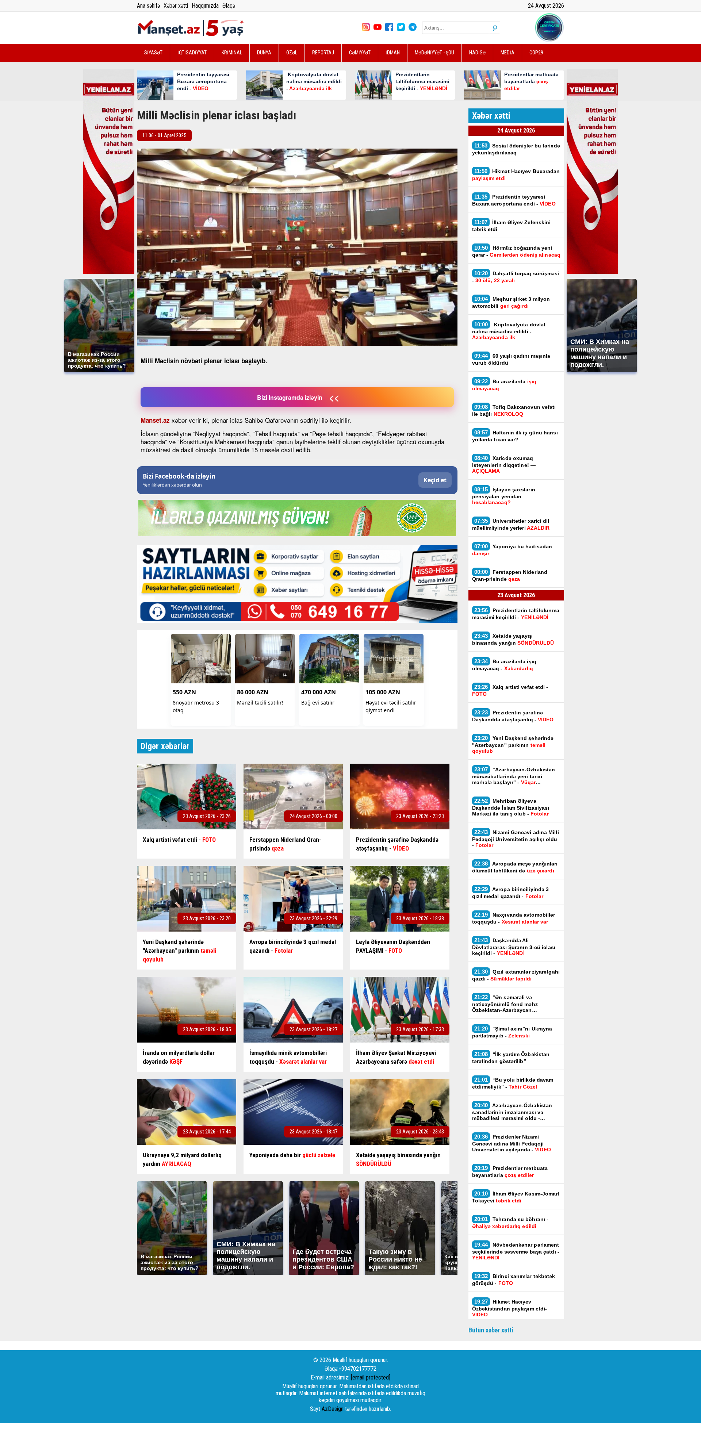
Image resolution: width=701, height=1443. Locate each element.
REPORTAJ (323, 52)
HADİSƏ (477, 52)
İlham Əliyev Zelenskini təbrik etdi (511, 225)
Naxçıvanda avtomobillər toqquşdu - (513, 918)
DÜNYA (264, 52)
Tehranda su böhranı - (510, 1222)
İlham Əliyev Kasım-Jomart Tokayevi (516, 1197)
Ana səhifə (148, 5)
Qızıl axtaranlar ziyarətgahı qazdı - (516, 975)
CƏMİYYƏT (360, 52)
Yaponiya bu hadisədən (512, 549)
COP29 (536, 52)
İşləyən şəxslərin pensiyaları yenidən (503, 495)
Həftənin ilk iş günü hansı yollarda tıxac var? (515, 435)
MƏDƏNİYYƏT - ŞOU (434, 52)
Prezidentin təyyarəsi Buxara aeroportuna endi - (514, 200)
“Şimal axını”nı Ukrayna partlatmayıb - (512, 1032)
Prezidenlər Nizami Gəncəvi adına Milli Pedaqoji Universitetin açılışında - (511, 1142)
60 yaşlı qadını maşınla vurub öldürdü (511, 359)
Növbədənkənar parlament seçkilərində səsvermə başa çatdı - (515, 1250)
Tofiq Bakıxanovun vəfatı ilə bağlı (514, 410)
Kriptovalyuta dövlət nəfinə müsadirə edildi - (509, 330)
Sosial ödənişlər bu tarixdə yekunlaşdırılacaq (516, 149)
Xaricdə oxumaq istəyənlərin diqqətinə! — (504, 464)
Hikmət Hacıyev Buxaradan (516, 174)
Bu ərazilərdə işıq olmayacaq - (504, 664)
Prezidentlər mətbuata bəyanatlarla (510, 1171)
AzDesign (333, 1408)
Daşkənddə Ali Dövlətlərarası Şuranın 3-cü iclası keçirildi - (513, 946)
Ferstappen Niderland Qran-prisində (510, 575)
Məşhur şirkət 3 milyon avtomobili (511, 302)
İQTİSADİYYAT (192, 52)
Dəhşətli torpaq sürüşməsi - (515, 276)
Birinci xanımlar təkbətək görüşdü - (513, 1279)
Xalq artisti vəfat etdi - (510, 690)
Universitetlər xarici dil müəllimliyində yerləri (511, 524)
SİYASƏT (153, 52)
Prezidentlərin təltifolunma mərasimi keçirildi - (515, 613)
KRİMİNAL (232, 52)
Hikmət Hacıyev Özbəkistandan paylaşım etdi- (509, 1307)
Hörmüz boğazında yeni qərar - (516, 251)
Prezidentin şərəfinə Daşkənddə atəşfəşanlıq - (513, 715)
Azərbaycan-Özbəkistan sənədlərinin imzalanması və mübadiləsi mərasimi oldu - (512, 1111)
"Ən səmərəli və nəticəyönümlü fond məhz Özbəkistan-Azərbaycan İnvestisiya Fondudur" (505, 1003)
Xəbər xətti (176, 5)
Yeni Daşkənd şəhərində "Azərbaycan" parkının (513, 744)
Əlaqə (228, 5)
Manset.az (155, 420)
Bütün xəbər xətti (490, 1330)
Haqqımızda (205, 5)
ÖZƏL (291, 52)
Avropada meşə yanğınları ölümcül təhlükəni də (515, 867)
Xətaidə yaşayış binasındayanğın (513, 639)
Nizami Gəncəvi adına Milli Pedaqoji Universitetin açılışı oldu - (515, 838)
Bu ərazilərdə (504, 384)
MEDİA (507, 52)
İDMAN (393, 52)
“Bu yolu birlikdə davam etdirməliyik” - (512, 1083)
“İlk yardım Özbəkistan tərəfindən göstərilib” (511, 1057)
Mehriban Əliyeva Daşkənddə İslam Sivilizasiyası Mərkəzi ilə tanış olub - (510, 807)
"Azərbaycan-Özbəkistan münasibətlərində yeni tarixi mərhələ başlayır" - (513, 775)
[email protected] (370, 1377)
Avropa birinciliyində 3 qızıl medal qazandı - (510, 892)
